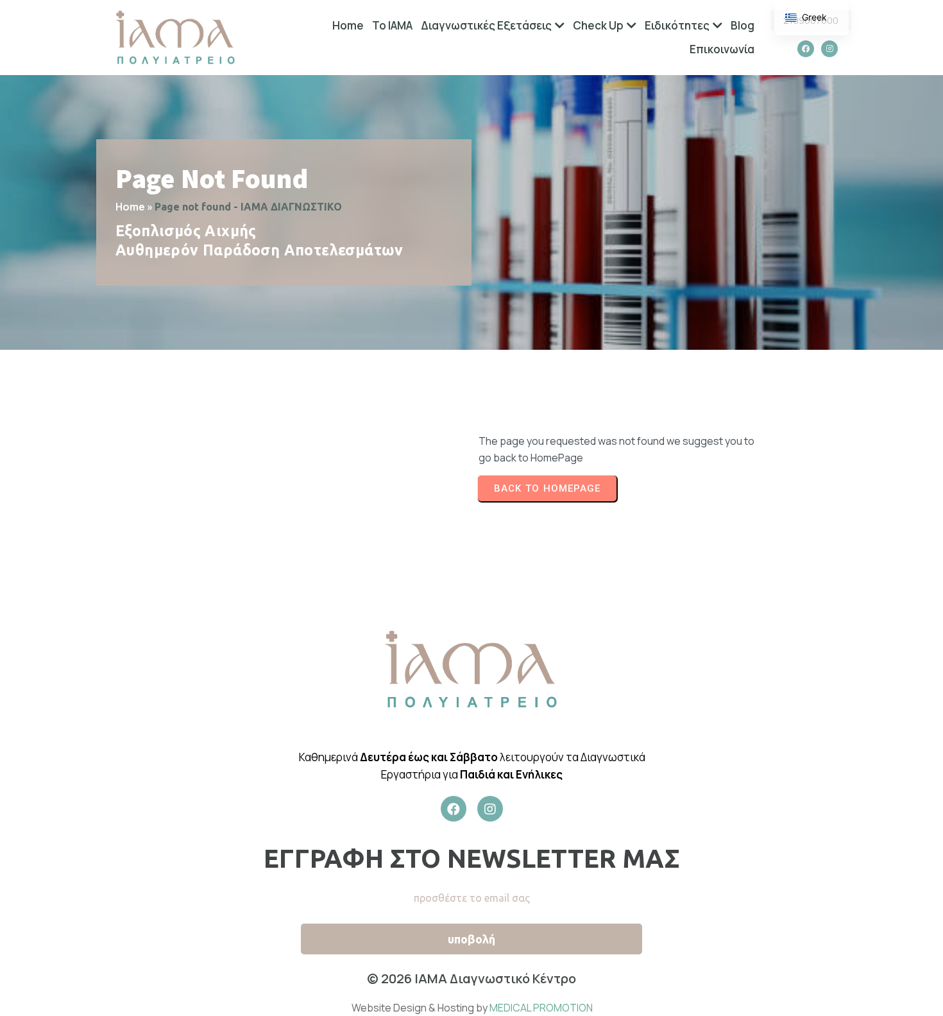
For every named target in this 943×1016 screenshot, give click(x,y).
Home (130, 207)
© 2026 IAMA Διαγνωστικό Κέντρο (471, 978)
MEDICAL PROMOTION (541, 1008)
